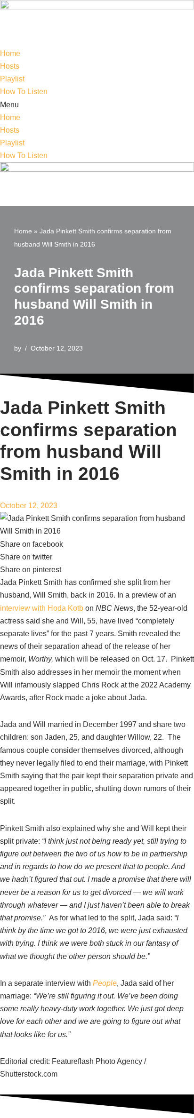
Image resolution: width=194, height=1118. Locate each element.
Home (10, 53)
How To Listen (24, 92)
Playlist (12, 79)
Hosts (9, 66)
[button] (97, 104)
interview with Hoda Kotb (41, 608)
